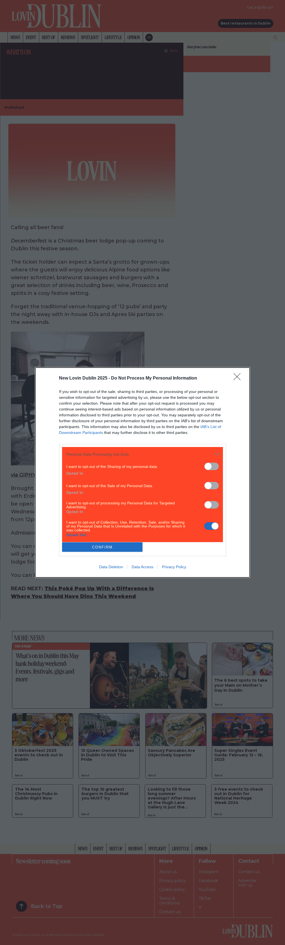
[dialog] (142, 472)
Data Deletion (111, 567)
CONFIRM (102, 547)
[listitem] (142, 454)
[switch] (211, 466)
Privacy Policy (174, 567)
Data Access (142, 567)
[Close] (239, 378)
